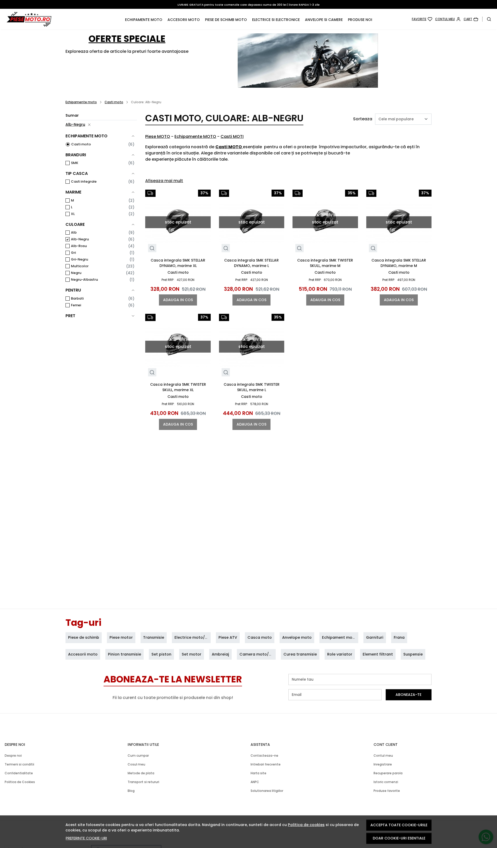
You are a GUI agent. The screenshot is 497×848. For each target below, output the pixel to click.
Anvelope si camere (324, 19)
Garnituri (374, 637)
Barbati (77, 298)
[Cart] (471, 19)
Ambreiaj (220, 654)
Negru (76, 272)
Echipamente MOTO (195, 136)
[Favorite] (422, 19)
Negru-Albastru (84, 279)
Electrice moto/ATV (193, 637)
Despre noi (13, 755)
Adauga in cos (178, 299)
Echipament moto (339, 637)
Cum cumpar (138, 755)
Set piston (161, 654)
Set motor (191, 654)
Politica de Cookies (20, 782)
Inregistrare (383, 764)
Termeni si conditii (19, 764)
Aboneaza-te (408, 694)
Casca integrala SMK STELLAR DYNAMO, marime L (251, 263)
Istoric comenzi (386, 782)
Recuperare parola (388, 773)
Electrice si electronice (276, 19)
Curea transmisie (300, 654)
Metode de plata (141, 773)
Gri (73, 252)
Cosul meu (136, 764)
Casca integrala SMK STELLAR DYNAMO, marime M (398, 263)
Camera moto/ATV (257, 654)
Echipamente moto (143, 19)
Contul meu (383, 755)
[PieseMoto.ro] (49, 19)
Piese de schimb (83, 637)
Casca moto (259, 637)
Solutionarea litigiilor (267, 791)
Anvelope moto (297, 637)
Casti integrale (84, 181)
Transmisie (153, 637)
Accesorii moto (183, 19)
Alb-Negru (75, 124)
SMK (74, 162)
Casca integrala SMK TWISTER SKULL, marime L (252, 387)
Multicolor (80, 266)
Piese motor (121, 637)
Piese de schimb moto (226, 19)
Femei (76, 305)
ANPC (255, 782)
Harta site (258, 773)
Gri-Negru (79, 259)
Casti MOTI (232, 136)
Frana (399, 637)
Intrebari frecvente (266, 764)
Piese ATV (227, 637)
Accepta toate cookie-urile (398, 825)
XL (73, 213)
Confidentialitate (19, 773)
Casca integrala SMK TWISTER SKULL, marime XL (178, 387)
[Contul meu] (448, 19)
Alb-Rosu (79, 245)
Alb (74, 232)
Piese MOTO (157, 136)
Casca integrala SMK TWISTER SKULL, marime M (325, 263)
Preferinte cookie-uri (86, 838)
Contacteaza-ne (264, 755)
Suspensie (413, 654)
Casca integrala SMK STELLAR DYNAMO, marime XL (178, 263)
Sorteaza (362, 119)
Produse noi (360, 19)
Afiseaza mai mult (164, 181)
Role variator (339, 654)
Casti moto (114, 102)
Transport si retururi (143, 782)
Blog (131, 791)
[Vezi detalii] (152, 248)
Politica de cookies (306, 824)
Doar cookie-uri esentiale (399, 838)
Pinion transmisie (124, 654)
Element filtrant (378, 654)
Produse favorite (387, 791)
